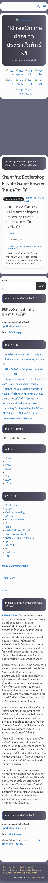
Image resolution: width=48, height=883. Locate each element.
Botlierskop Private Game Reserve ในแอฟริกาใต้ (24, 247)
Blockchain (11, 505)
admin (12, 233)
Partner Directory (28, 867)
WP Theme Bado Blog (36, 877)
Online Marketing (15, 512)
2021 (8, 476)
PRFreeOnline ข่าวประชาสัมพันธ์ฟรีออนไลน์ (22, 870)
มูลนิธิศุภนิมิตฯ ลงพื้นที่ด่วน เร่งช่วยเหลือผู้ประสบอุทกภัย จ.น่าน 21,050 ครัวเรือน (23, 359)
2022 (8, 472)
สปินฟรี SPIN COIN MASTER (20, 537)
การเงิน (9, 515)
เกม (7, 548)
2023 (8, 468)
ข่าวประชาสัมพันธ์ (14, 519)
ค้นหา (5, 280)
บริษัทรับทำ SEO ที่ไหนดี (18, 530)
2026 (8, 457)
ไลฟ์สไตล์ (10, 552)
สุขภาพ (9, 541)
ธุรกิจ (8, 526)
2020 (8, 479)
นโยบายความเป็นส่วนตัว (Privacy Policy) (20, 872)
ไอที (7, 555)
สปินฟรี (6, 590)
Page (15, 867)
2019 (8, 483)
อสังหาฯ (9, 544)
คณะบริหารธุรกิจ (31, 840)
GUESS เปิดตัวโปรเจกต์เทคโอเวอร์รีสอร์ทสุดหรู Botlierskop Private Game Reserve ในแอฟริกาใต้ (21, 217)
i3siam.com (8, 577)
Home (8, 161)
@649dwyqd (15, 332)
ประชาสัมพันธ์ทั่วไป (13, 199)
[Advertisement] (24, 127)
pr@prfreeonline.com (15, 326)
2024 (8, 465)
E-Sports (10, 508)
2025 (8, 461)
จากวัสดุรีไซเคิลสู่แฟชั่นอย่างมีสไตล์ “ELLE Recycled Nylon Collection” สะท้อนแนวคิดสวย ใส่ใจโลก (22, 413)
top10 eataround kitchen (15, 565)
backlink (7, 867)
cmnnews (7, 843)
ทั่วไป (8, 523)
